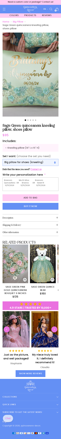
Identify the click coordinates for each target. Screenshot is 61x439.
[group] (44, 340)
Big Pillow (18, 22)
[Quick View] (24, 279)
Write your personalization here (23, 175)
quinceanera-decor (30, 426)
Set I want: (27, 156)
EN (44, 9)
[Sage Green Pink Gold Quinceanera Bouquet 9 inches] (15, 264)
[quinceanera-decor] (30, 9)
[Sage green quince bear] (43, 264)
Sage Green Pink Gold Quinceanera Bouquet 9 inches (15, 290)
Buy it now (30, 206)
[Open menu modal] (4, 9)
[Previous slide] (7, 329)
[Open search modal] (51, 9)
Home (6, 22)
